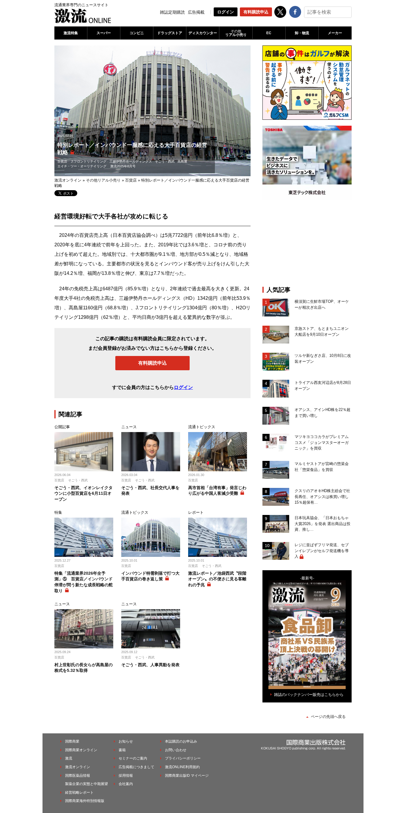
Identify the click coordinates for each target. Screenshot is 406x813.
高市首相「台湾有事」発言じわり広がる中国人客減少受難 (217, 490)
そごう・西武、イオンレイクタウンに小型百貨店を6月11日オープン (83, 493)
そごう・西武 (164, 161)
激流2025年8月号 (123, 166)
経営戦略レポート (79, 792)
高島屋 (182, 161)
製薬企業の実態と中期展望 (86, 784)
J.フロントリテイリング (88, 161)
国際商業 (72, 741)
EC (268, 33)
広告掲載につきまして (136, 767)
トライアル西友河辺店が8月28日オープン (323, 385)
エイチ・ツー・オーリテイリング (81, 166)
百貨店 (62, 161)
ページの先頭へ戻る (328, 717)
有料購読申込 (255, 12)
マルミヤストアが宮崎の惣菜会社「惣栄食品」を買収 (322, 466)
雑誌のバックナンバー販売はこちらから (309, 695)
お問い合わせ (175, 750)
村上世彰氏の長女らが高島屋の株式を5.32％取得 (83, 667)
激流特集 (71, 33)
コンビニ (137, 33)
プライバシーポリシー (183, 758)
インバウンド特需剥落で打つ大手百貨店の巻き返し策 (150, 576)
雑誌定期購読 (172, 12)
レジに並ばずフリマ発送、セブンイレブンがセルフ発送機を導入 (322, 551)
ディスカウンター (202, 33)
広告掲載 (196, 12)
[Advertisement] (307, 243)
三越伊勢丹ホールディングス (130, 161)
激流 (68, 758)
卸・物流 (302, 33)
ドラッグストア (169, 33)
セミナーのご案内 (133, 758)
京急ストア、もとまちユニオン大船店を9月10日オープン (322, 331)
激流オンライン (67, 180)
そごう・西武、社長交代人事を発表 (150, 490)
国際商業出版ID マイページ (187, 775)
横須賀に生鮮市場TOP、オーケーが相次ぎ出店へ (322, 304)
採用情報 (126, 775)
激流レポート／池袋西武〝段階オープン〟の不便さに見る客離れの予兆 (217, 579)
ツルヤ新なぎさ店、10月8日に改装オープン (323, 358)
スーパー (104, 33)
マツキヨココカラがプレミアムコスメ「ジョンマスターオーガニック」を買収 (322, 442)
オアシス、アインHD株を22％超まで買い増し (322, 412)
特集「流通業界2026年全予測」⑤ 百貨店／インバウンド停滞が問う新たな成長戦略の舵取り (83, 582)
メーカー (335, 33)
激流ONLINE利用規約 (182, 767)
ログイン (225, 12)
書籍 (122, 750)
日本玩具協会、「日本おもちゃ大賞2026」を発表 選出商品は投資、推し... (322, 524)
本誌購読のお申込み (181, 741)
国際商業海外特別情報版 (84, 801)
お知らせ (126, 741)
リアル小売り (236, 33)
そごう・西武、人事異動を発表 (150, 664)
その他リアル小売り (103, 180)
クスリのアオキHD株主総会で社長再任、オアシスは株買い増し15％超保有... (322, 497)
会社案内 (126, 784)
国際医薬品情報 (77, 775)
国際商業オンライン (81, 750)
